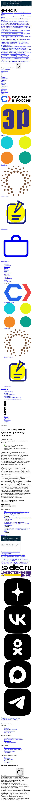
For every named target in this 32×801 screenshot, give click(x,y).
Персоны (6, 270)
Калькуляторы (8, 281)
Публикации (7, 265)
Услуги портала (8, 391)
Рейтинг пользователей (10, 729)
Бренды (6, 268)
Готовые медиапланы (10, 742)
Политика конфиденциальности (13, 399)
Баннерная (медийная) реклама (12, 738)
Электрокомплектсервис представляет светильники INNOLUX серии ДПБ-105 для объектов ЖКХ (16, 523)
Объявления (7, 272)
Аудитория (7, 762)
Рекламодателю (8, 760)
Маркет (6, 271)
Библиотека (7, 275)
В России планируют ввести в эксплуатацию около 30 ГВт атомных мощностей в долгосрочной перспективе (16, 513)
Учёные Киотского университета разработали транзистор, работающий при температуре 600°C (17, 529)
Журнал (6, 393)
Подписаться (20, 768)
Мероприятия (8, 278)
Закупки (6, 274)
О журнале (7, 758)
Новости (6, 264)
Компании (7, 267)
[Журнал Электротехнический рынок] (16, 576)
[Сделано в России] (16, 101)
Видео (5, 280)
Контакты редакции (9, 751)
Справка (6, 728)
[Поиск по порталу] (1, 74)
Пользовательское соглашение (12, 397)
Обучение (6, 277)
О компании (7, 396)
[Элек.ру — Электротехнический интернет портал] (9, 11)
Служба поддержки (9, 394)
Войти (2, 72)
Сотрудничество (8, 759)
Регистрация (4, 71)
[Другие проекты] (1, 103)
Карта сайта (7, 732)
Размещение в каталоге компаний (13, 739)
